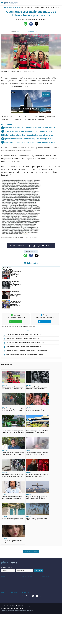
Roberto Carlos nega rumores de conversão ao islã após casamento (26, 350)
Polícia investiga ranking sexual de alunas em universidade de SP (13, 431)
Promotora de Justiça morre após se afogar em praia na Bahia (37, 387)
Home (6, 7)
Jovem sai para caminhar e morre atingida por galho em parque (13, 541)
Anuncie (3, 605)
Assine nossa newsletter (6, 567)
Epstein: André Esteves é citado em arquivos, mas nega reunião (28, 139)
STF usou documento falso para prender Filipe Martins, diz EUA (25, 342)
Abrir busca (60, 2)
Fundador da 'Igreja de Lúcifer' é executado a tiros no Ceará (24, 334)
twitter (51, 245)
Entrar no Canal (16, 322)
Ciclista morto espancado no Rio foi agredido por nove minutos (12, 409)
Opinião (3, 592)
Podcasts (14, 592)
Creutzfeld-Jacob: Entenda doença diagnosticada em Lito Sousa (13, 453)
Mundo (30, 586)
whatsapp (38, 245)
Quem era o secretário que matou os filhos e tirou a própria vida (13, 387)
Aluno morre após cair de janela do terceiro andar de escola (12, 519)
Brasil (11, 7)
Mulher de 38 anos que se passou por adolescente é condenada (12, 497)
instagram (34, 245)
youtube (47, 245)
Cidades (16, 7)
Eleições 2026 (45, 576)
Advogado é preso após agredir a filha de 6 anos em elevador (37, 453)
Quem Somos (19, 605)
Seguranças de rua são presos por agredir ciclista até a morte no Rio (13, 476)
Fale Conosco (10, 605)
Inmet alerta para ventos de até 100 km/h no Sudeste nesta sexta (37, 519)
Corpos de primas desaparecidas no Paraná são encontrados (37, 409)
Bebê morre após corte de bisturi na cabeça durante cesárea (37, 431)
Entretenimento (46, 581)
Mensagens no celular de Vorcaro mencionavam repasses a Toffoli (30, 142)
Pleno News (11, 2)
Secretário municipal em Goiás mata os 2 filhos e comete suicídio (29, 128)
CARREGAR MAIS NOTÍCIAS (31, 551)
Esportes (24, 581)
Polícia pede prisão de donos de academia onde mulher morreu (28, 135)
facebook (29, 245)
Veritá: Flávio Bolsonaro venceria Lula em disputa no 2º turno (24, 354)
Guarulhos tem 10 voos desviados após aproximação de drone (37, 497)
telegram (42, 245)
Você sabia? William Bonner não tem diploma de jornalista (23, 338)
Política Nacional (27, 576)
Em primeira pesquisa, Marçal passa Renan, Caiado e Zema (23, 346)
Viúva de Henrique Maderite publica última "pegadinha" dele (28, 131)
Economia (4, 581)
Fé (33, 586)
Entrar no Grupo (45, 322)
